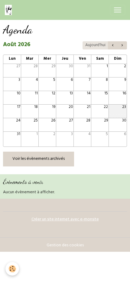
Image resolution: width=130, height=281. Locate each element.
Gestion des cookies (65, 245)
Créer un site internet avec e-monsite (65, 220)
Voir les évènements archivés (38, 159)
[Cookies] (12, 269)
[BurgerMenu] (117, 10)
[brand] (9, 10)
